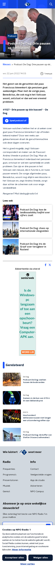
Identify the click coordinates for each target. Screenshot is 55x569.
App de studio (37, 480)
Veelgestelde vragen (40, 475)
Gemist (6, 491)
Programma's (9, 475)
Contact (34, 469)
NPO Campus (37, 491)
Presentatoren (10, 480)
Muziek (6, 486)
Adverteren (36, 486)
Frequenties (9, 469)
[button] (4, 4)
